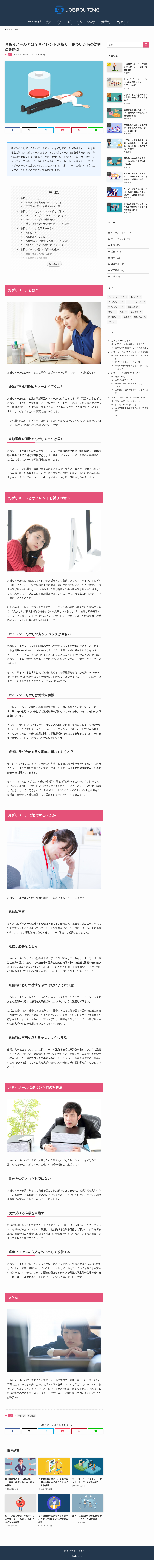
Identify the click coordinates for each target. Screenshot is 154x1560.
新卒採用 (31, 1416)
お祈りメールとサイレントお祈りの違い (42, 211)
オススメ (135, 297)
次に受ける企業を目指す (37, 257)
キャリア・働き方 (121, 232)
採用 (10, 55)
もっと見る (54, 263)
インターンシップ (117, 297)
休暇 (112, 312)
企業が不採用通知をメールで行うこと (44, 202)
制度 (115, 245)
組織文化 (117, 264)
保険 (123, 312)
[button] (12, 130)
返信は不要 (31, 232)
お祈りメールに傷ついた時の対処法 (40, 249)
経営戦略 (117, 270)
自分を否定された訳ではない (39, 253)
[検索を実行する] (146, 45)
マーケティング (120, 239)
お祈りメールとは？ (31, 198)
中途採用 (21, 1416)
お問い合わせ (69, 1550)
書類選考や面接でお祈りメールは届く (44, 206)
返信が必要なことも (35, 236)
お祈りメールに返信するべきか (37, 228)
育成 (115, 276)
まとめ (114, 415)
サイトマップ (84, 1550)
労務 (116, 251)
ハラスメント (116, 302)
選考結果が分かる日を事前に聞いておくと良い (48, 223)
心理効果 (136, 312)
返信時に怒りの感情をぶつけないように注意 (47, 240)
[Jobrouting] (77, 10)
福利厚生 (140, 317)
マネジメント (116, 307)
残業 (127, 317)
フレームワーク (136, 302)
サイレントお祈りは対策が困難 (40, 219)
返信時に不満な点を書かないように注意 (45, 244)
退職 (112, 322)
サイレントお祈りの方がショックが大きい (46, 215)
